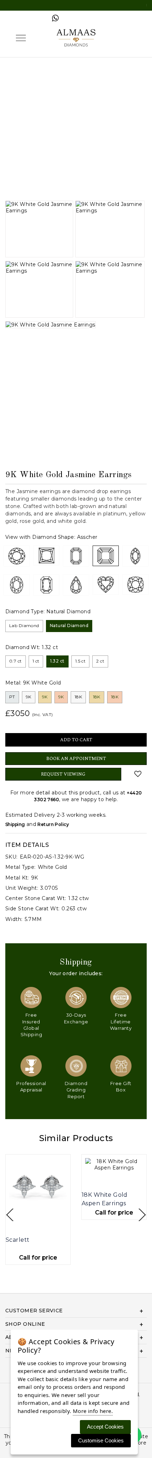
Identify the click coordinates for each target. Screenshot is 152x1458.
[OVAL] (17, 585)
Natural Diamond (69, 625)
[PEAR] (76, 585)
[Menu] (21, 37)
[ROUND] (17, 556)
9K (28, 696)
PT (12, 696)
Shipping (15, 824)
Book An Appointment (76, 758)
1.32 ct (57, 661)
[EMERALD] (76, 556)
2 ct (100, 661)
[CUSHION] (135, 584)
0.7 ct (15, 661)
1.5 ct (80, 661)
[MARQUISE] (135, 556)
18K (78, 696)
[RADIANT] (46, 585)
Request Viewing (63, 774)
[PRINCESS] (46, 555)
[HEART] (106, 584)
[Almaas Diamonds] (76, 37)
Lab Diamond (24, 625)
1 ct (36, 661)
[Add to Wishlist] (138, 774)
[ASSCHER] (106, 556)
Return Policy (53, 824)
